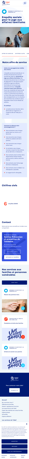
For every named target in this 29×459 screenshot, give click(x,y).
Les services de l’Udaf (9, 420)
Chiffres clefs (20, 53)
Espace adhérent (6, 416)
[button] (26, 424)
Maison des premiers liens (11, 294)
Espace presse (6, 412)
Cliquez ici (14, 390)
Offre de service (7, 53)
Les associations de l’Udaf (9, 408)
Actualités (5, 414)
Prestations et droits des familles (13, 323)
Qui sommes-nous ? (7, 402)
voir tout (14, 282)
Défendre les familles (8, 404)
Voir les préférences (14, 451)
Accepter (14, 441)
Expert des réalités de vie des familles (12, 410)
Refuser (14, 446)
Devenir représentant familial (10, 406)
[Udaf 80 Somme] (6, 3)
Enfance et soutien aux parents (13, 351)
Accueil (4, 400)
